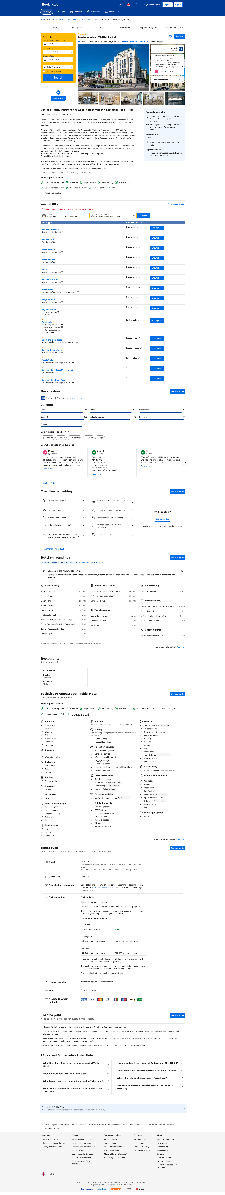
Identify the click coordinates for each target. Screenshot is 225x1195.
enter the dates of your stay (104, 887)
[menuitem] (46, 12)
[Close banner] (182, 571)
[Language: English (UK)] (129, 5)
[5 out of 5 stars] (82, 34)
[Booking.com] (51, 4)
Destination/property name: (54, 41)
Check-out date (48, 56)
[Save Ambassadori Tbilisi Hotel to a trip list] (170, 36)
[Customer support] (136, 5)
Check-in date (48, 48)
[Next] (182, 66)
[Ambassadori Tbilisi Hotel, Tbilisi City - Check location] (79, 41)
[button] (58, 67)
